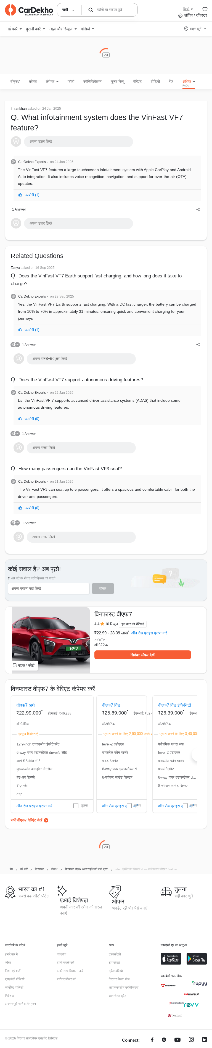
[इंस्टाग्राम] (191, 1040)
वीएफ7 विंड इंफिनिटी (174, 705)
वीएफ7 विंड (111, 705)
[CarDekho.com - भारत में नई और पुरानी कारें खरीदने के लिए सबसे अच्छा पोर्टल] (29, 10)
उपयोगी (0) (32, 419)
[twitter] (164, 1040)
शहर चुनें (196, 29)
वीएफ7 (15, 81)
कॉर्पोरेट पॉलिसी (14, 987)
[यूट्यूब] (177, 1040)
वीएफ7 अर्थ (26, 705)
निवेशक (9, 996)
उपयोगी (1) (32, 195)
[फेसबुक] (152, 1040)
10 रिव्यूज (111, 624)
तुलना (84, 805)
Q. (97, 119)
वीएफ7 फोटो (26, 665)
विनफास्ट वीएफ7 (113, 614)
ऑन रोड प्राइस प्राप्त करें (149, 633)
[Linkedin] (204, 1040)
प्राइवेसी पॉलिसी (15, 979)
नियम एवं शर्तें (12, 971)
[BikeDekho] (168, 985)
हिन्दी (186, 9)
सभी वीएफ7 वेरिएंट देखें (26, 820)
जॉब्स (8, 963)
